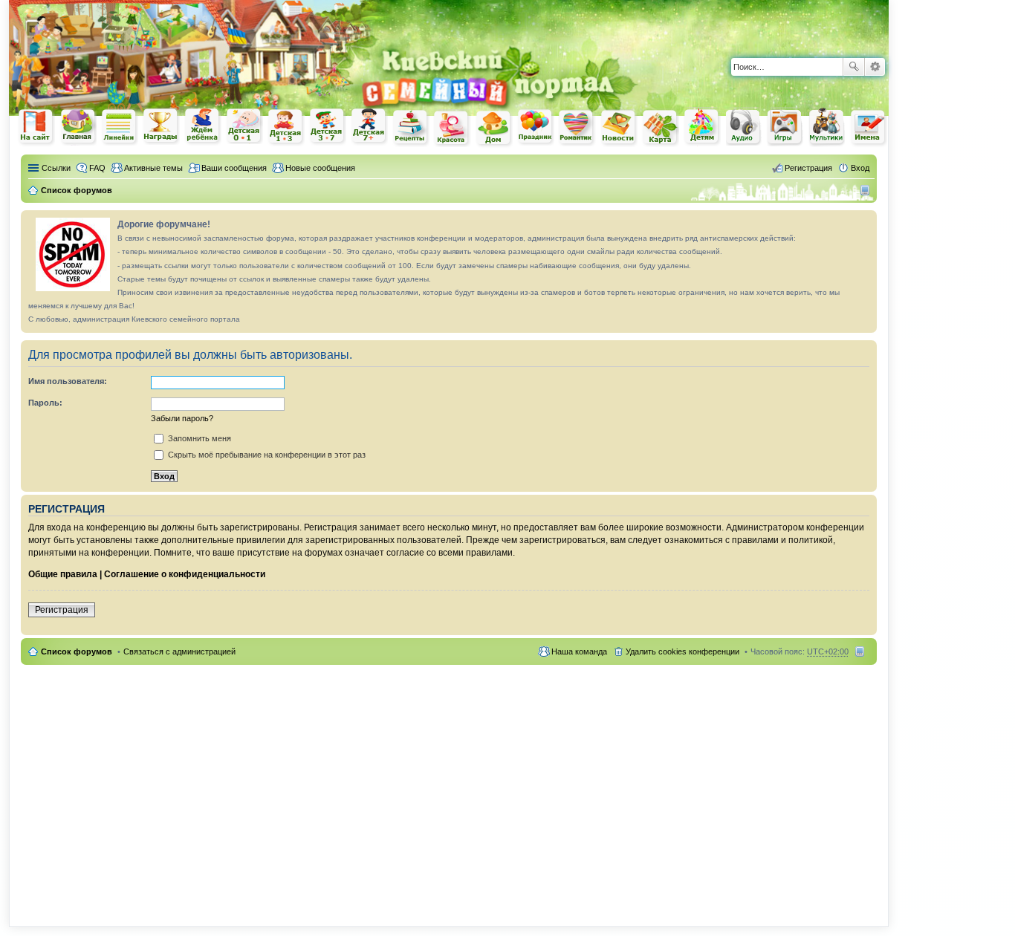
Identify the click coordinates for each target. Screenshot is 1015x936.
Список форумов (76, 651)
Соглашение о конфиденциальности (184, 574)
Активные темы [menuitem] (153, 167)
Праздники (535, 127)
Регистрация (61, 610)
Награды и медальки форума (161, 126)
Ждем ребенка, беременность (203, 127)
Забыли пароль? (182, 418)
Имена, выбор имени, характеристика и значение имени (868, 128)
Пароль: (45, 402)
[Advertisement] (715, 22)
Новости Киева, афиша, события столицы (619, 128)
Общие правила (62, 574)
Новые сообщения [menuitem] (320, 167)
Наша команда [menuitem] (579, 651)
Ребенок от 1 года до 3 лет (286, 127)
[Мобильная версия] (867, 190)
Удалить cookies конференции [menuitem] (682, 651)
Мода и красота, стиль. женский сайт (452, 128)
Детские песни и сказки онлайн (743, 126)
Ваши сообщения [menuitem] (234, 167)
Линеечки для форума (119, 127)
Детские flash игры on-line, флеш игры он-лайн (785, 126)
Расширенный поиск (875, 67)
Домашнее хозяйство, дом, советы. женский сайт (494, 128)
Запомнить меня (198, 438)
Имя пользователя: (67, 381)
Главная (78, 127)
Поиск (854, 67)
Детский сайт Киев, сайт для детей (702, 126)
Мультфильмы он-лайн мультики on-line (827, 127)
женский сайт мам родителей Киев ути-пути (36, 127)
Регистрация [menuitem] (808, 167)
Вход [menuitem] (860, 167)
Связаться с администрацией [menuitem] (179, 651)
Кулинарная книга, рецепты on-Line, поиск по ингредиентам (411, 127)
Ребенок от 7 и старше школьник (369, 127)
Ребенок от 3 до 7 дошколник (327, 127)
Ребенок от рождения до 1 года (244, 126)
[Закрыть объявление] (864, 222)
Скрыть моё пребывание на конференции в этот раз (266, 454)
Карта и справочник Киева (660, 127)
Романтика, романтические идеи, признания (577, 127)
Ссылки (56, 167)
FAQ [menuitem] (97, 167)
